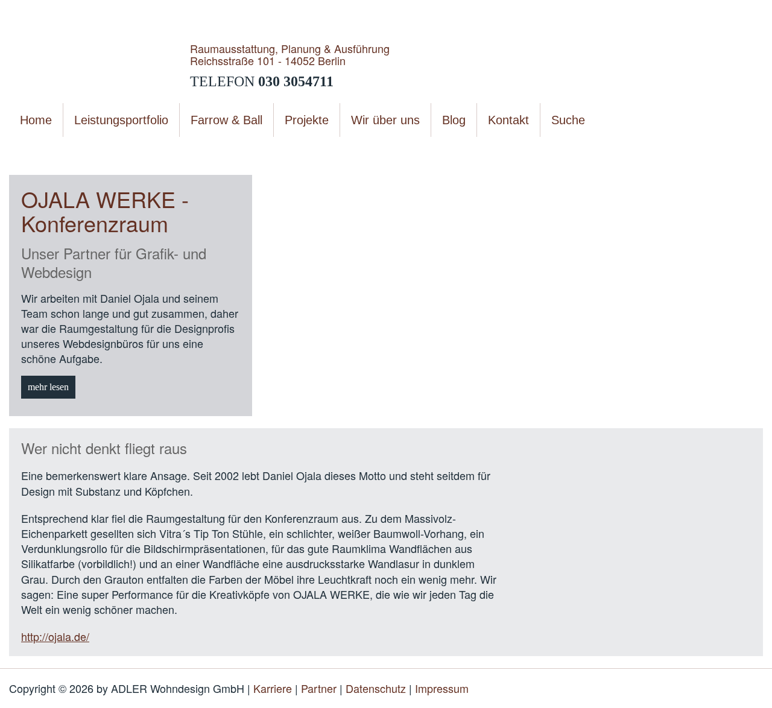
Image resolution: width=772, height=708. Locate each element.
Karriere (272, 688)
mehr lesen (48, 387)
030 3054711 (296, 81)
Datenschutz (376, 688)
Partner (319, 688)
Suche (568, 120)
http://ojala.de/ (55, 636)
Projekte (88, 150)
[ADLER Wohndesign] (99, 64)
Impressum (442, 688)
